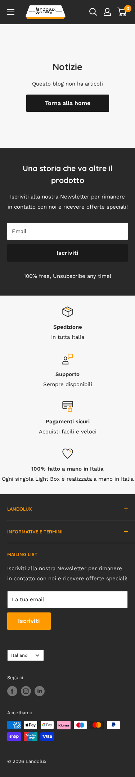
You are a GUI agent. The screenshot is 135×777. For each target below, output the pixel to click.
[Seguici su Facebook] (12, 691)
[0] (121, 12)
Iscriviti (67, 252)
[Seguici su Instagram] (26, 691)
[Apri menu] (10, 12)
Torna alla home (67, 103)
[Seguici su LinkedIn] (40, 691)
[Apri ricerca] (93, 12)
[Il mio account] (107, 12)
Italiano (19, 655)
